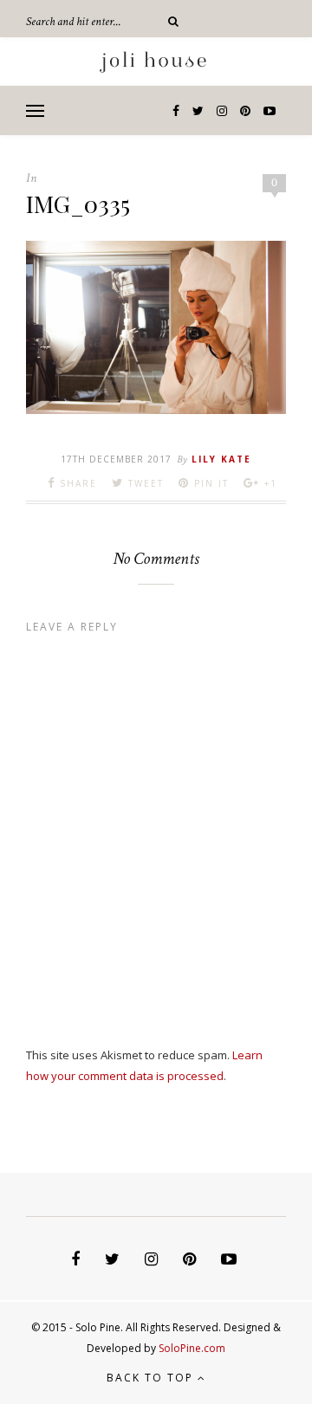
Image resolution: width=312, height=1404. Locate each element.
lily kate (221, 459)
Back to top (152, 1377)
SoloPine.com (192, 1348)
